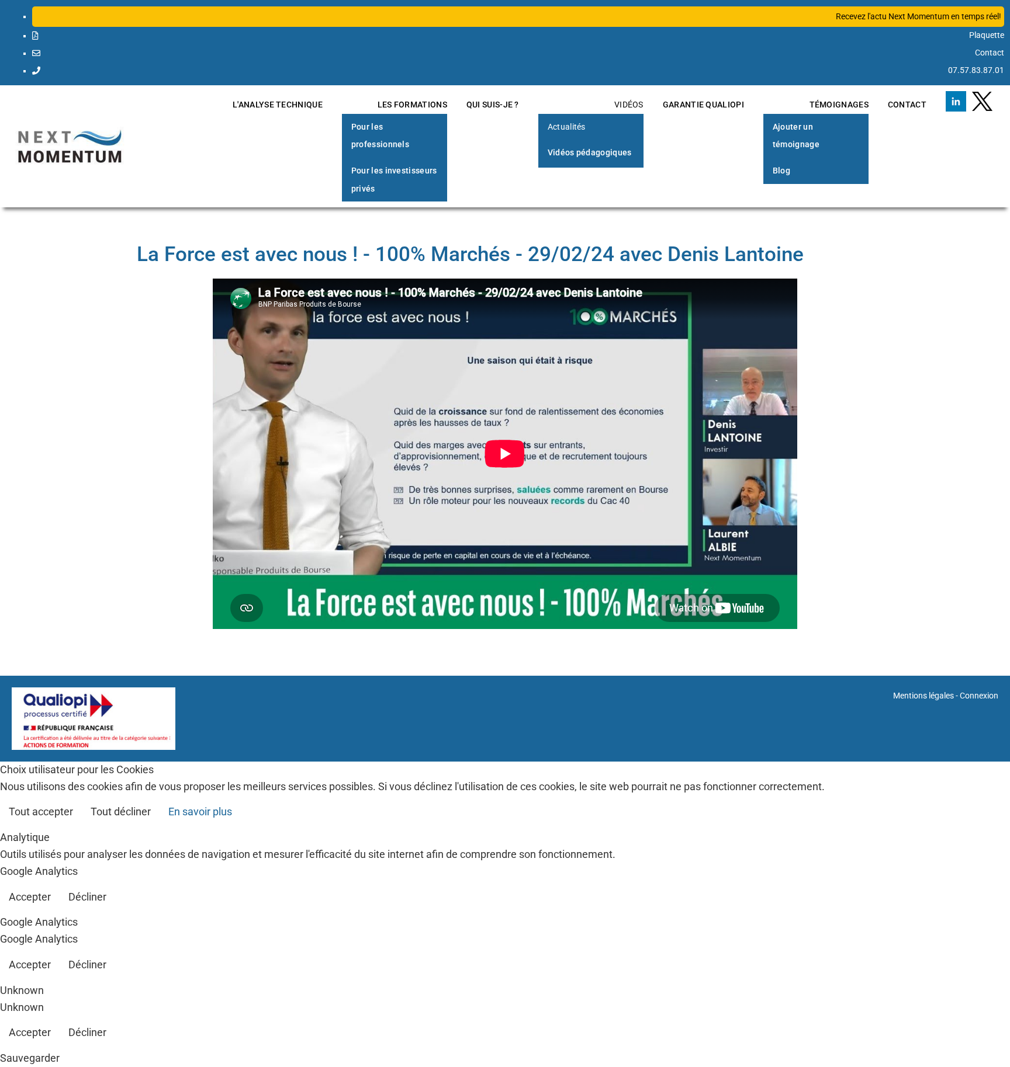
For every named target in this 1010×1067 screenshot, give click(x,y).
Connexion (979, 695)
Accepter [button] (30, 897)
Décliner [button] (87, 897)
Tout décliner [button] (121, 811)
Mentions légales (923, 695)
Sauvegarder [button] (30, 1058)
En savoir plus (200, 811)
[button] (518, 17)
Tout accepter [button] (41, 811)
